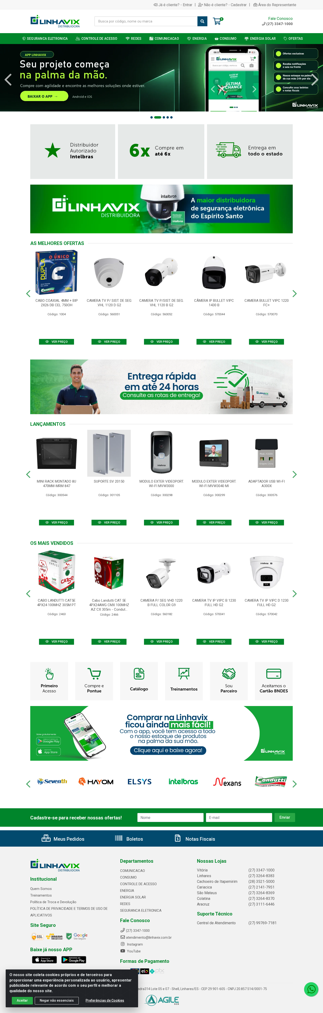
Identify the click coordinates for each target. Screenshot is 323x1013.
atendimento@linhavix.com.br (149, 937)
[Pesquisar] (202, 21)
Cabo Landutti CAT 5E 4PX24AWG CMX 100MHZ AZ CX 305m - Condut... (109, 605)
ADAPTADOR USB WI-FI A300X (266, 483)
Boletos (134, 839)
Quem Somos (41, 889)
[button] (151, 117)
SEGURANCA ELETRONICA (141, 910)
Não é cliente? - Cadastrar (225, 5)
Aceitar (22, 1000)
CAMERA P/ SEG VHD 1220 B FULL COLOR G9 (161, 602)
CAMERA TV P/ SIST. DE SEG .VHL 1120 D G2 (109, 302)
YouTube (133, 951)
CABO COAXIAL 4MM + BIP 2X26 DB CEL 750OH (56, 302)
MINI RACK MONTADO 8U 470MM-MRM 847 (56, 483)
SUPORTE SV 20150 (109, 481)
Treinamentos (41, 895)
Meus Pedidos (68, 839)
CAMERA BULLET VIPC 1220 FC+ (266, 302)
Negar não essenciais (57, 1000)
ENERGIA (127, 891)
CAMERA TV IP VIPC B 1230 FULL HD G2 (214, 602)
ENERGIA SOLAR (133, 897)
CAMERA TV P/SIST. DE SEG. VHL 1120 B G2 (161, 302)
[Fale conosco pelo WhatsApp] (311, 989)
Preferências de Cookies (105, 1000)
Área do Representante (277, 5)
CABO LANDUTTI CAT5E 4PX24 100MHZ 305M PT (56, 602)
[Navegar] (8, 80)
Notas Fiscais (199, 839)
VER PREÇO (59, 341)
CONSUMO (128, 877)
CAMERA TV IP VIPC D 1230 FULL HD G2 (266, 602)
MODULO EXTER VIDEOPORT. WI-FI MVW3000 (162, 483)
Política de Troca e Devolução (53, 902)
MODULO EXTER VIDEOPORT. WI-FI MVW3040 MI (214, 483)
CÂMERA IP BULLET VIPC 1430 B (214, 302)
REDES (125, 904)
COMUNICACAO (132, 871)
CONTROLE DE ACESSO (138, 884)
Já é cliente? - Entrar (175, 5)
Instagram (134, 944)
